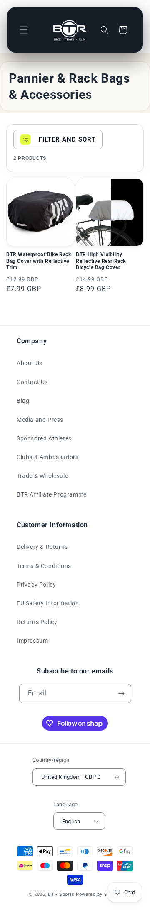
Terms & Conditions (44, 566)
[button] (24, 30)
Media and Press (40, 419)
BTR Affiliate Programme (52, 494)
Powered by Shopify (99, 894)
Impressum (32, 640)
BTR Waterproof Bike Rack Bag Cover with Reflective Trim (38, 261)
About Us (29, 363)
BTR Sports (61, 894)
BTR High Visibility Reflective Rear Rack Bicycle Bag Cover (101, 261)
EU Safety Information (48, 603)
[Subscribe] (121, 693)
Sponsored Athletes (44, 438)
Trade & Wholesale (42, 475)
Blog (23, 400)
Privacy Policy (36, 584)
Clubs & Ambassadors (47, 457)
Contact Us (32, 382)
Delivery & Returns (42, 546)
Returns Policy (37, 622)
